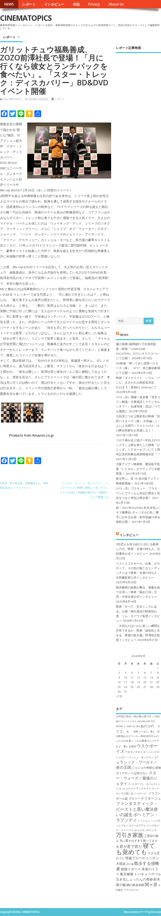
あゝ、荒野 (132, 731)
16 (119, 682)
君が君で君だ (130, 846)
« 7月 (119, 696)
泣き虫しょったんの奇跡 (134, 879)
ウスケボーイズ (137, 748)
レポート (29, 4)
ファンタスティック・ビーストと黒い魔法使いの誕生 (137, 808)
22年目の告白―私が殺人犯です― (135, 716)
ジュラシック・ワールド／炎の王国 (137, 762)
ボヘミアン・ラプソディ (137, 817)
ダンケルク (124, 788)
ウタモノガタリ (134, 752)
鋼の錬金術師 (135, 885)
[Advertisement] (138, 182)
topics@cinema (12, 99)
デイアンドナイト (141, 788)
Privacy (94, 4)
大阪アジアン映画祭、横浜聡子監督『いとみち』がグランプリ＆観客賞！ (138, 468)
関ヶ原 (151, 884)
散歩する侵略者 (137, 866)
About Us (116, 4)
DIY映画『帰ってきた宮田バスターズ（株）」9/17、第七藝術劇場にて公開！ (138, 368)
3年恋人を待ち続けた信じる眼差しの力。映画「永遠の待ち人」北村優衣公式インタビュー (138, 549)
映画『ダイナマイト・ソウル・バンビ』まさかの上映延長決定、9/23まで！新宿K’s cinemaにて (138, 382)
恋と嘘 (130, 864)
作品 (76, 4)
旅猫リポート (131, 869)
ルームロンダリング (145, 830)
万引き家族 (129, 835)
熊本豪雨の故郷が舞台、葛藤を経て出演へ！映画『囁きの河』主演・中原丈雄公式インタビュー (138, 592)
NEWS (9, 4)
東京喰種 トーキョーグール (140, 874)
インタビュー (54, 4)
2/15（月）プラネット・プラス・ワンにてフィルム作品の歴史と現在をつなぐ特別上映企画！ (138, 493)
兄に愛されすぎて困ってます (138, 841)
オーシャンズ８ (151, 751)
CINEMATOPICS (26, 18)
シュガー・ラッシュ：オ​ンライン (135, 757)
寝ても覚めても (135, 848)
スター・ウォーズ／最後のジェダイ (136, 778)
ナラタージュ (151, 798)
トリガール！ (141, 793)
